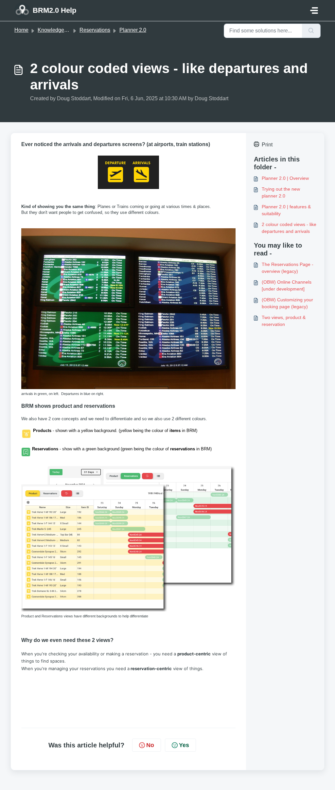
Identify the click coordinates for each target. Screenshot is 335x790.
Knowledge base (57, 30)
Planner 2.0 (132, 30)
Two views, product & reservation (284, 321)
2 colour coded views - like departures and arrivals (289, 228)
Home (21, 30)
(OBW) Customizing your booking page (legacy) (287, 303)
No (150, 745)
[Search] (311, 31)
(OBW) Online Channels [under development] (286, 285)
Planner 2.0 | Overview (285, 178)
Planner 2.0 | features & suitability (286, 210)
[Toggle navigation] (314, 10)
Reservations (94, 30)
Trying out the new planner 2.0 (281, 192)
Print (267, 144)
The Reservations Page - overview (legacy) (287, 268)
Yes (184, 745)
